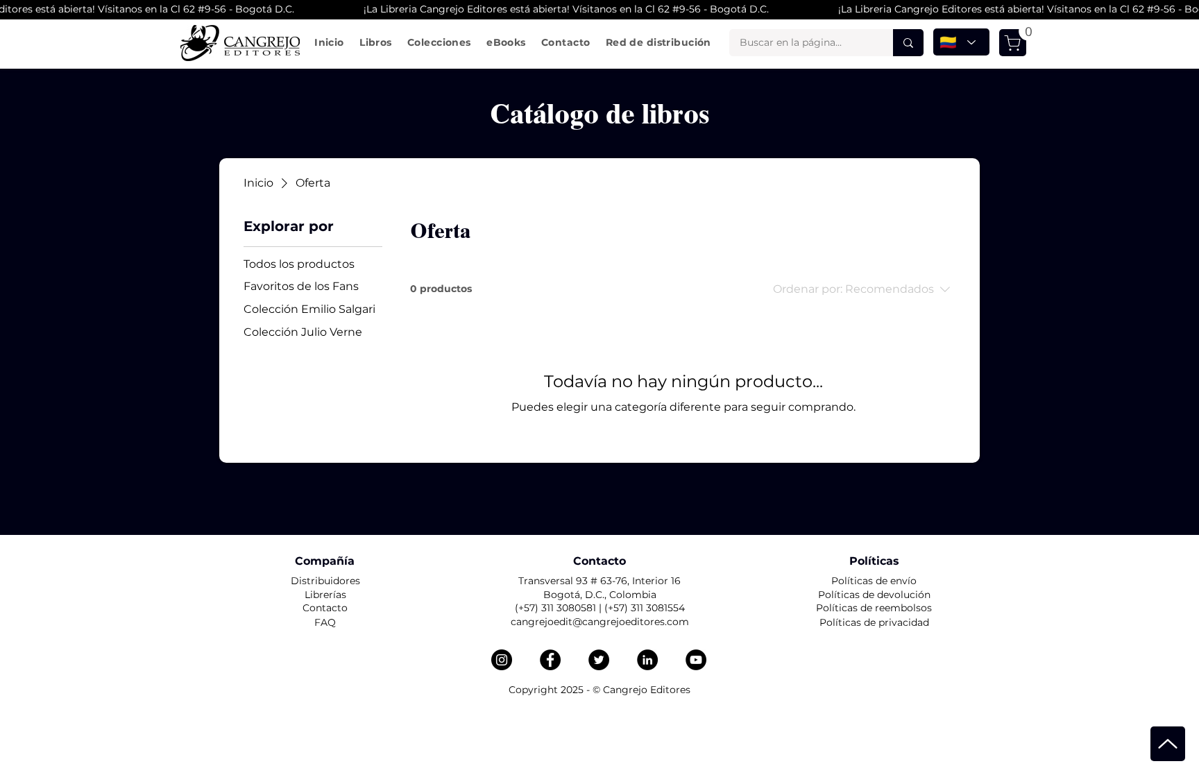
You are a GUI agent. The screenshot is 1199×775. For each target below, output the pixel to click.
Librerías (325, 594)
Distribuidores (325, 580)
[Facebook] (550, 659)
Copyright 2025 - (551, 689)
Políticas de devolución (874, 594)
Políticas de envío (874, 580)
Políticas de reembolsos (874, 608)
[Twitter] (598, 659)
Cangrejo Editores (646, 689)
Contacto (325, 608)
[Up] (1167, 743)
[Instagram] (501, 659)
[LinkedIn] (647, 659)
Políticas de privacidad (874, 622)
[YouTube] (696, 659)
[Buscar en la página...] (908, 42)
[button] (376, 42)
